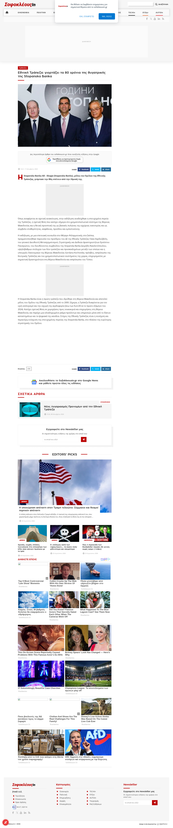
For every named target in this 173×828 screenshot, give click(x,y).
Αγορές (62, 801)
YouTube (155, 19)
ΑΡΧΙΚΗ (7, 12)
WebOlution (162, 824)
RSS (162, 19)
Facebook (147, 19)
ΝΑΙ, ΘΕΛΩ (107, 16)
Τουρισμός (94, 801)
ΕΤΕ (29, 369)
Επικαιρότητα (65, 804)
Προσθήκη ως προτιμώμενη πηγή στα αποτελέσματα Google (66, 160)
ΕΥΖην (145, 12)
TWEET (97, 169)
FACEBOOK (85, 169)
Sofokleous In (20, 4)
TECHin (131, 12)
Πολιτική (63, 794)
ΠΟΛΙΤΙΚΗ (41, 12)
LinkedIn (158, 19)
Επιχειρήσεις (105, 402)
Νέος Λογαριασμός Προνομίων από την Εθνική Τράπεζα (73, 408)
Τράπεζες (23, 68)
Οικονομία (64, 791)
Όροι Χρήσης (20, 802)
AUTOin (159, 12)
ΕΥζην (92, 794)
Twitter (151, 19)
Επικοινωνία (20, 799)
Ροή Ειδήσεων (96, 804)
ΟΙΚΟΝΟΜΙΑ (23, 12)
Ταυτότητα (20, 796)
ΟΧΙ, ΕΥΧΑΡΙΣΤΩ (86, 16)
